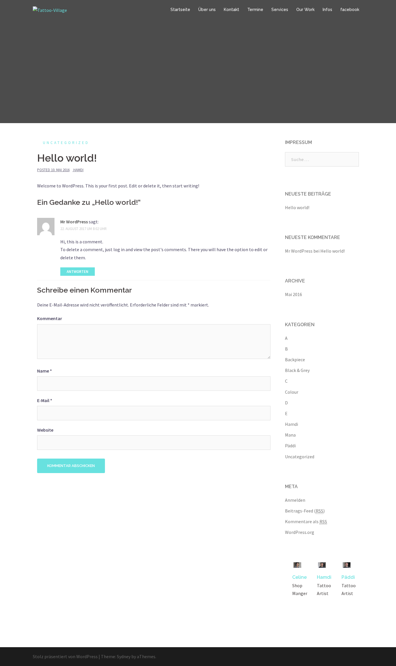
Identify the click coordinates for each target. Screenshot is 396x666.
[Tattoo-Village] (50, 9)
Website (45, 430)
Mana (290, 435)
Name (44, 371)
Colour (291, 392)
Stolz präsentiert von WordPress (65, 656)
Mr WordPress (74, 222)
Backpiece (295, 359)
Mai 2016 (293, 294)
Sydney (123, 656)
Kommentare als (306, 521)
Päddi (290, 445)
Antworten (77, 271)
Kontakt (231, 9)
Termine (255, 9)
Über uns (207, 9)
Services (279, 9)
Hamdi (78, 169)
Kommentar (49, 318)
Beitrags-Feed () (305, 511)
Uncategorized (66, 142)
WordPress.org (299, 532)
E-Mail (44, 400)
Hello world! (297, 207)
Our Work (305, 9)
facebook (349, 9)
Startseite (180, 9)
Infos (327, 9)
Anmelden (295, 500)
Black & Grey (297, 370)
